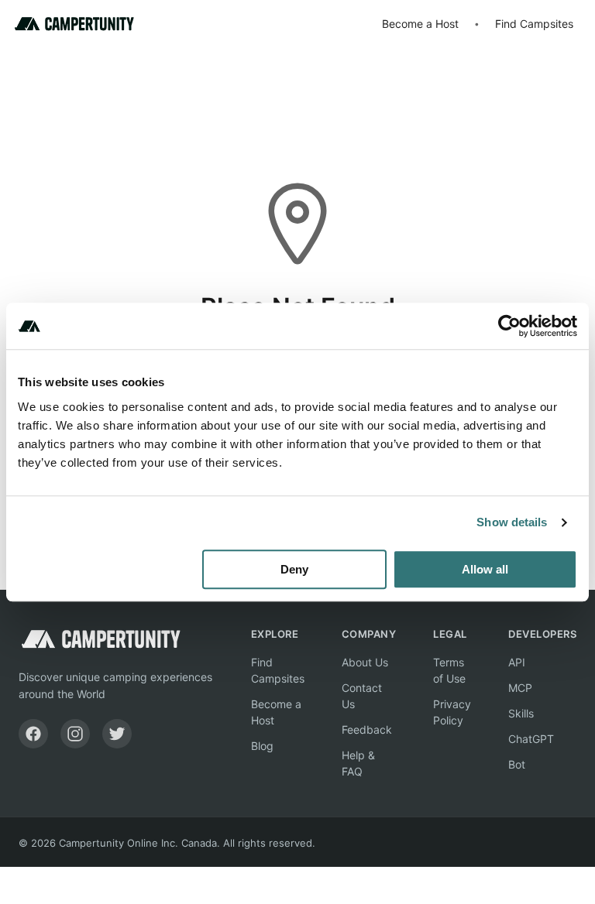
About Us (365, 662)
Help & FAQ (358, 763)
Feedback (367, 729)
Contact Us (362, 696)
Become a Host (420, 23)
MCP (520, 687)
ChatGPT (531, 738)
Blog (262, 745)
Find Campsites (534, 23)
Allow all (485, 569)
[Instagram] (75, 733)
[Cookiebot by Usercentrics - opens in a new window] (509, 325)
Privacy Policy (452, 712)
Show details (511, 522)
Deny (294, 569)
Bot (516, 764)
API (516, 662)
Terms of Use (449, 670)
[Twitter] (117, 733)
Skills (521, 713)
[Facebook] (33, 733)
